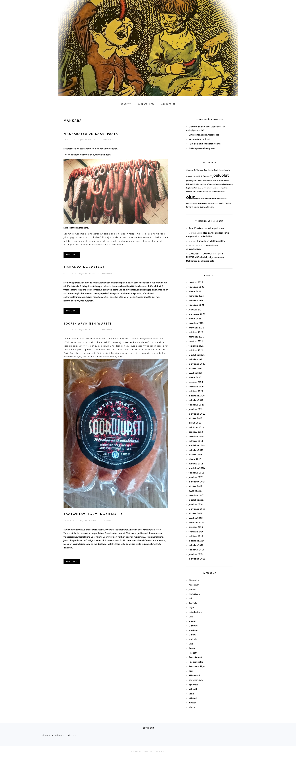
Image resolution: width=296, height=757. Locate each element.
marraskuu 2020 (197, 364)
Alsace (188, 170)
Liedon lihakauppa (213, 188)
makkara (202, 191)
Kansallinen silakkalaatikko (211, 241)
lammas (229, 184)
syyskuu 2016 (196, 518)
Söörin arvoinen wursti (87, 323)
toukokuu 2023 (196, 323)
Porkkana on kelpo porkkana (209, 228)
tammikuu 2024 (196, 305)
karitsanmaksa (223, 181)
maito (195, 191)
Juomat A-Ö (194, 594)
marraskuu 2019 (197, 414)
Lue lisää (71, 255)
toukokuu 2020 (196, 386)
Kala (191, 598)
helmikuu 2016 (196, 545)
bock (216, 170)
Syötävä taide (196, 680)
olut (190, 197)
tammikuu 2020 (196, 404)
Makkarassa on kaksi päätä (91, 133)
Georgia (189, 176)
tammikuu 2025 (196, 287)
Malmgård (216, 191)
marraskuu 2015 (197, 558)
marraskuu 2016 (197, 509)
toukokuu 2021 (196, 346)
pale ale (210, 198)
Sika (191, 671)
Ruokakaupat (195, 657)
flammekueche (224, 170)
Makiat (192, 621)
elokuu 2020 (195, 377)
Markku (192, 634)
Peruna (192, 648)
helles (195, 176)
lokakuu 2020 (195, 368)
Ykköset (193, 698)
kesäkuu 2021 (196, 341)
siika (195, 203)
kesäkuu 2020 (196, 382)
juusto (194, 181)
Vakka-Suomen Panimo (204, 207)
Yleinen (192, 702)
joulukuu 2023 (196, 309)
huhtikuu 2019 (196, 441)
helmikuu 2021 (196, 359)
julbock (189, 181)
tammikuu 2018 (196, 472)
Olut (191, 643)
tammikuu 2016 (196, 549)
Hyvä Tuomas (203, 176)
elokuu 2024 (195, 291)
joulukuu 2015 (196, 554)
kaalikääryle (207, 181)
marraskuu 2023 (197, 314)
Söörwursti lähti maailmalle (93, 514)
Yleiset (192, 707)
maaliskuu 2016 (197, 540)
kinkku (196, 184)
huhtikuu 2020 (196, 391)
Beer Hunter (209, 170)
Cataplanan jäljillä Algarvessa (204, 135)
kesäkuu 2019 (196, 432)
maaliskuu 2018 (197, 468)
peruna (217, 198)
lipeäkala (224, 188)
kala (214, 181)
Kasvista (193, 603)
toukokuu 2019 (196, 436)
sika (199, 203)
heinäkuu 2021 (196, 336)
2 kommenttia (107, 139)
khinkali (189, 184)
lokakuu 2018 (195, 454)
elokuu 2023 (195, 318)
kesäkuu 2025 (196, 282)
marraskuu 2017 (197, 481)
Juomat (192, 589)
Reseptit (193, 653)
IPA (211, 176)
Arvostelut (194, 585)
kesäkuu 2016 (196, 527)
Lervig (198, 188)
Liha (191, 616)
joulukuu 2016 (196, 504)
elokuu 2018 (195, 459)
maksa (208, 191)
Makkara (193, 625)
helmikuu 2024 (196, 300)
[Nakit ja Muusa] (148, 96)
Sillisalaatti (194, 675)
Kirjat (191, 607)
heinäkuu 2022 (196, 327)
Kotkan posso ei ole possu (202, 148)
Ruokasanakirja (197, 666)
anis (194, 170)
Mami (222, 191)
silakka (204, 203)
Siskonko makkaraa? (84, 267)
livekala (189, 191)
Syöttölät (193, 684)
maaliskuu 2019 (197, 445)
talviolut (189, 207)
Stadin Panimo (225, 203)
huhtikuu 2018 (196, 463)
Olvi (205, 198)
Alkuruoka (194, 580)
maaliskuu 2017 (197, 500)
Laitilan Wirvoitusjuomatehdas (213, 184)
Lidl (203, 188)
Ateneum (199, 170)
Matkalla (193, 639)
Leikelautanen (196, 612)
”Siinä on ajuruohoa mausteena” (205, 143)
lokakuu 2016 (195, 513)
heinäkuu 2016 (196, 522)
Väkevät (193, 689)
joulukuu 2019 (196, 409)
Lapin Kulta (191, 188)
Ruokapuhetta (196, 662)
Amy (191, 228)
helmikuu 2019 (196, 450)
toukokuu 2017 (196, 495)
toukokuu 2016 (196, 531)
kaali (200, 180)
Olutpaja (199, 198)
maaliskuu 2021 (197, 355)
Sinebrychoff (213, 203)
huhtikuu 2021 (196, 350)
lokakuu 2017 (195, 486)
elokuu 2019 (195, 423)
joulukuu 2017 (196, 477)
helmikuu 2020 (196, 400)
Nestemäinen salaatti (199, 139)
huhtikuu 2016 (196, 536)
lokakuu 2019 (195, 418)
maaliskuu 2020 (197, 395)
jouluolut (221, 175)
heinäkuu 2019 (196, 427)
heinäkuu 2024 (196, 296)
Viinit (191, 693)
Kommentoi (107, 273)
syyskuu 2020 (196, 373)
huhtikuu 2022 (196, 332)
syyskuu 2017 (196, 491)
